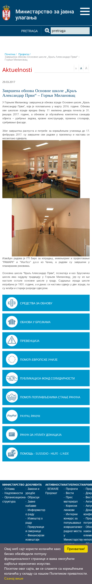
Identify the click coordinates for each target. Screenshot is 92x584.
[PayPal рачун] (12, 416)
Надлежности (13, 493)
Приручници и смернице (34, 529)
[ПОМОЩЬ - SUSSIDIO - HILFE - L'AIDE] (12, 453)
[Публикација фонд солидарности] (12, 378)
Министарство (13, 484)
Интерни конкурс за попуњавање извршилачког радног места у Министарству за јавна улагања (73, 531)
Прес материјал (71, 499)
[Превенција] (12, 340)
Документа (33, 484)
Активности (54, 484)
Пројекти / (24, 54)
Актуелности (74, 484)
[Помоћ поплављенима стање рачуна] (12, 397)
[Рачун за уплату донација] (12, 434)
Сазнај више (13, 578)
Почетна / (11, 54)
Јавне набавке (30, 503)
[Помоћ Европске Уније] (12, 359)
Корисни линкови (70, 508)
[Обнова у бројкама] (12, 322)
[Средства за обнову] (12, 303)
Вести (70, 493)
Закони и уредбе (32, 491)
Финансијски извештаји (34, 537)
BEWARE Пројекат (52, 491)
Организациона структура (13, 499)
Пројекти (72, 489)
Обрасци (33, 497)
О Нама (9, 489)
